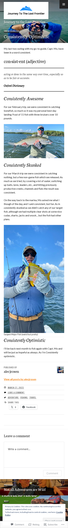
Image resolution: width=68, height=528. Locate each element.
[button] (63, 4)
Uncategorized (11, 31)
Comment (52, 473)
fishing (24, 397)
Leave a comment (16, 392)
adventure (13, 397)
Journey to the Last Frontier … (26, 21)
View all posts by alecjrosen (20, 379)
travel (32, 397)
